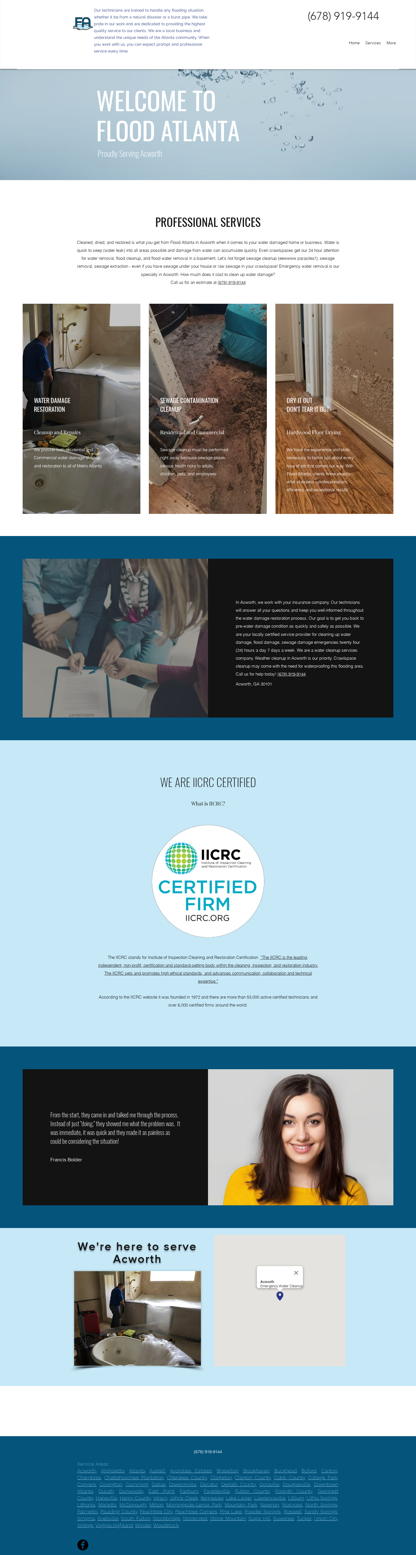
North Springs (321, 1505)
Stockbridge (166, 1518)
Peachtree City (156, 1511)
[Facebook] (82, 1544)
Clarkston (221, 1477)
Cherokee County (187, 1477)
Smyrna (86, 1518)
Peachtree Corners (196, 1511)
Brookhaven (256, 1471)
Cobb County (289, 1477)
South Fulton (135, 1518)
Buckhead (285, 1471)
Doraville (269, 1484)
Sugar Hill (259, 1518)
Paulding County (118, 1511)
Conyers (86, 1484)
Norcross (292, 1505)
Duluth (105, 1491)
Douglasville (296, 1484)
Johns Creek (184, 1498)
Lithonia (86, 1505)
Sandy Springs (321, 1511)
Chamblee (89, 1477)
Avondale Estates (191, 1471)
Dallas (159, 1484)
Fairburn (189, 1491)
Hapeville (106, 1498)
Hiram (160, 1498)
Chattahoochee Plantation (134, 1477)
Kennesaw (212, 1498)
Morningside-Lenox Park (194, 1505)
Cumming (137, 1484)
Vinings (85, 1525)
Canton (329, 1471)
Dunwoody (131, 1491)
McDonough (132, 1505)
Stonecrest (195, 1518)
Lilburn (296, 1498)
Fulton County (252, 1491)
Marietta (107, 1505)
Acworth (86, 1471)
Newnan (269, 1505)
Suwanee (283, 1518)
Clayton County (253, 1477)
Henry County (135, 1498)
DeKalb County (238, 1484)
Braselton (227, 1471)
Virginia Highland (114, 1525)
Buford (308, 1471)
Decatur (209, 1484)
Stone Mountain (228, 1518)
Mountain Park (241, 1505)
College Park (322, 1477)
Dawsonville (182, 1484)
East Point (161, 1491)
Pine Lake (231, 1511)
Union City (325, 1518)
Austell (157, 1471)
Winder (143, 1525)
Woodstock (166, 1525)
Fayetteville (217, 1491)
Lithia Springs (321, 1498)
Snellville (107, 1518)
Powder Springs (262, 1511)
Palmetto (87, 1511)
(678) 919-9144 (232, 282)
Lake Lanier (239, 1498)
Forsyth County (293, 1491)
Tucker (304, 1518)
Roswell (293, 1511)
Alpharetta (112, 1471)
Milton (156, 1505)
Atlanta (137, 1471)
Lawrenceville (270, 1498)
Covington (111, 1484)
